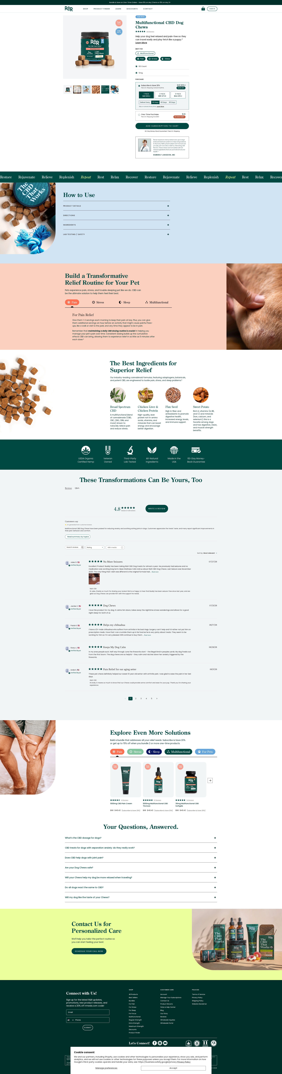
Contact (148, 9)
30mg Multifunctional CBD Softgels (187, 804)
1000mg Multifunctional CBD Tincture (155, 804)
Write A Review (156, 508)
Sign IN (212, 9)
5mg (141, 73)
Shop (85, 9)
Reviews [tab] (68, 488)
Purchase (139, 79)
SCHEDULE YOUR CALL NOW (89, 951)
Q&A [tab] (77, 488)
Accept (173, 1068)
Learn (118, 9)
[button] (94, 578)
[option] (125, 788)
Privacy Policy (183, 1062)
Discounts (132, 9)
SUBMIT (88, 1027)
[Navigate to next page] (157, 698)
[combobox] (95, 547)
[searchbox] (72, 547)
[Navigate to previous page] (125, 698)
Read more (155, 572)
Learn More (141, 42)
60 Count (143, 66)
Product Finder (102, 9)
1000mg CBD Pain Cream (121, 803)
